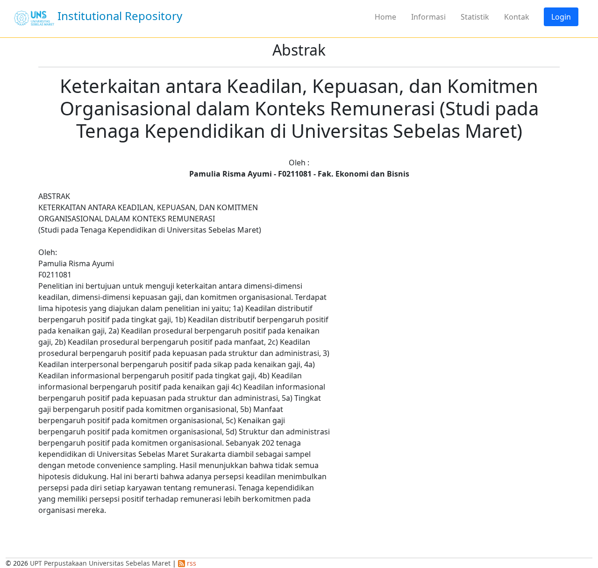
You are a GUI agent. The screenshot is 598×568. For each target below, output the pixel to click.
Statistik (475, 17)
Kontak (516, 17)
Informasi (428, 17)
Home (385, 17)
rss (190, 563)
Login (561, 17)
